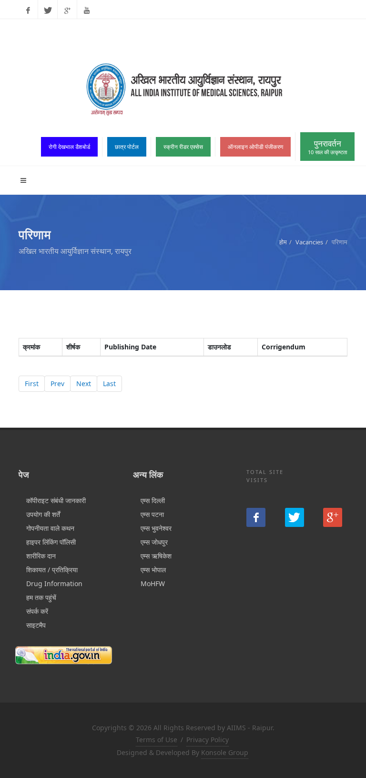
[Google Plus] (67, 10)
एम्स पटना (152, 514)
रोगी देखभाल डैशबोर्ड (69, 147)
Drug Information (54, 583)
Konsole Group (224, 752)
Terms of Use (156, 739)
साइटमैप (36, 625)
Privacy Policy (207, 739)
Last (109, 383)
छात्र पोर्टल (127, 147)
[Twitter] (47, 10)
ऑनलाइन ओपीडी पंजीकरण (255, 147)
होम (283, 242)
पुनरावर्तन (327, 147)
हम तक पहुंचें (41, 597)
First (32, 383)
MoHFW (153, 583)
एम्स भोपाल (153, 569)
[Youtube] (86, 10)
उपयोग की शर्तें (43, 514)
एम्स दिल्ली (153, 500)
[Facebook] (28, 10)
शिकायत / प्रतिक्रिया (52, 569)
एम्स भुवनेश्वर (156, 528)
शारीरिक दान (41, 555)
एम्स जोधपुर (154, 542)
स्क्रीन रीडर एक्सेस (183, 147)
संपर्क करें (37, 611)
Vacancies (309, 242)
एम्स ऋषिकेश (156, 555)
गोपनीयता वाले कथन (50, 528)
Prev (57, 383)
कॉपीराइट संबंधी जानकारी (56, 500)
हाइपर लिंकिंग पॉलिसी (51, 542)
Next (83, 383)
